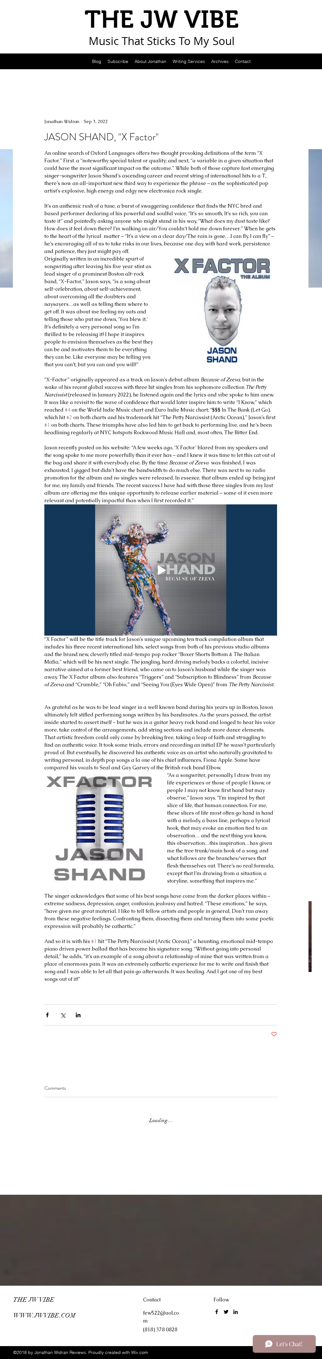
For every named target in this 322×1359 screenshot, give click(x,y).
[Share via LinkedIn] (78, 1015)
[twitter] (226, 1312)
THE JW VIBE (33, 1300)
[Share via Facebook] (47, 1015)
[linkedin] (235, 1312)
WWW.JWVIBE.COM (44, 1315)
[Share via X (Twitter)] (63, 1015)
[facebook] (217, 1312)
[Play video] (160, 569)
